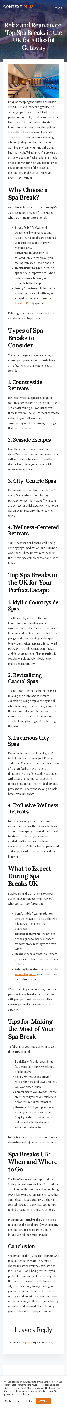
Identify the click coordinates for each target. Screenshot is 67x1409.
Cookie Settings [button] (12, 1401)
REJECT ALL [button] (28, 1401)
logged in (27, 1342)
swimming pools (25, 974)
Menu (59, 8)
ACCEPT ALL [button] (43, 1401)
